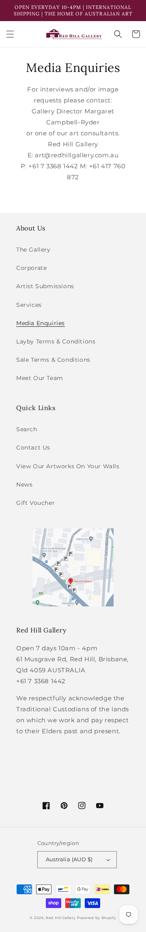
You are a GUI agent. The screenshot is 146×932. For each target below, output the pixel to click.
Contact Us (33, 447)
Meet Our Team (39, 378)
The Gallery (33, 249)
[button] (10, 34)
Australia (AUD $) (69, 859)
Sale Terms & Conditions (53, 359)
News (24, 484)
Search (26, 429)
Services (29, 304)
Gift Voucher (35, 502)
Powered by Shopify (96, 918)
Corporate (31, 268)
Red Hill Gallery (60, 918)
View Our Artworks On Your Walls (68, 466)
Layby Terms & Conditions (55, 341)
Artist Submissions (45, 286)
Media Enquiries (40, 323)
